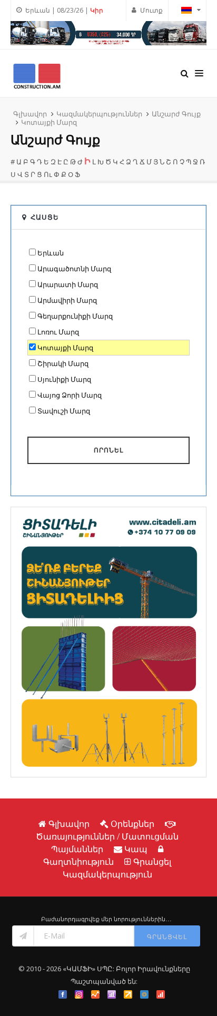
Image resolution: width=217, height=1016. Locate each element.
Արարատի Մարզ (67, 284)
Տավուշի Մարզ (63, 411)
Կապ (135, 849)
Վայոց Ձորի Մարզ (69, 395)
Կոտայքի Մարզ (49, 122)
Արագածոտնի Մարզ (74, 268)
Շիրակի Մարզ (62, 363)
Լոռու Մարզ (58, 332)
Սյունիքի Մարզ (64, 379)
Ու (48, 174)
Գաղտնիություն (78, 861)
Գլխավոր (30, 114)
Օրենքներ (132, 824)
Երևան (50, 253)
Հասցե (45, 217)
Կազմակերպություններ (99, 114)
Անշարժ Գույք (176, 114)
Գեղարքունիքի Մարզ (75, 316)
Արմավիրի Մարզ (67, 300)
